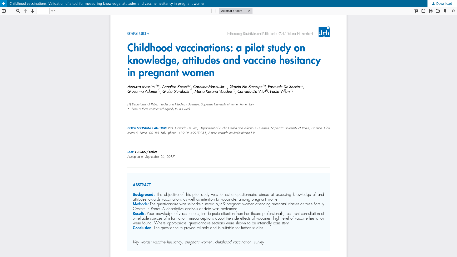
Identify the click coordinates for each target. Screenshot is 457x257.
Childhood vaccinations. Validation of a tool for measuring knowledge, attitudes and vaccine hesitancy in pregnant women (107, 3)
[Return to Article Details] (3, 3)
